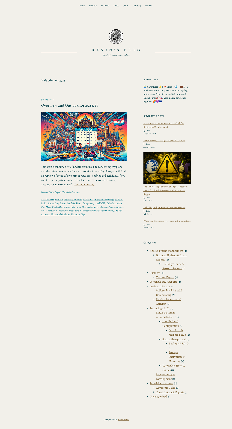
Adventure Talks (165, 388)
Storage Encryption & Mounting (176, 356)
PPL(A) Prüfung (48, 210)
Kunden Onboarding (61, 207)
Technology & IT (159, 308)
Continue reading (84, 184)
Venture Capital (165, 277)
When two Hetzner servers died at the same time (167, 220)
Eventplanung (88, 203)
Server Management (174, 339)
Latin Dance (76, 207)
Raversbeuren (62, 210)
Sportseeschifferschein (91, 210)
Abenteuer (59, 199)
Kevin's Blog (117, 50)
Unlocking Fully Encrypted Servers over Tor (164, 207)
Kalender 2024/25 (114, 203)
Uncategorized (158, 396)
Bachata (118, 199)
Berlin (44, 203)
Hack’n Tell (100, 203)
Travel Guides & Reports (170, 392)
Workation (75, 214)
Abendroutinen (47, 199)
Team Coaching (107, 210)
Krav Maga (46, 207)
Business (155, 273)
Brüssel (63, 203)
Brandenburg (53, 203)
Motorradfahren (100, 207)
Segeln (78, 210)
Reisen (71, 210)
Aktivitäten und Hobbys (103, 199)
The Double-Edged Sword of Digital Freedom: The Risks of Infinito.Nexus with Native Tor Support (165, 190)
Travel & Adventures (71, 192)
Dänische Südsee (74, 203)
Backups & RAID (179, 343)
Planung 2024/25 (115, 207)
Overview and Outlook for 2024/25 (69, 105)
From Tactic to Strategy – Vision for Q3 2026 (164, 140)
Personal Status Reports (51, 192)
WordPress (123, 419)
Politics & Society (160, 286)
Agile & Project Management (166, 251)
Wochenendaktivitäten (60, 214)
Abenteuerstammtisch (73, 199)
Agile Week (87, 199)
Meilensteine (87, 207)
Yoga (83, 214)
